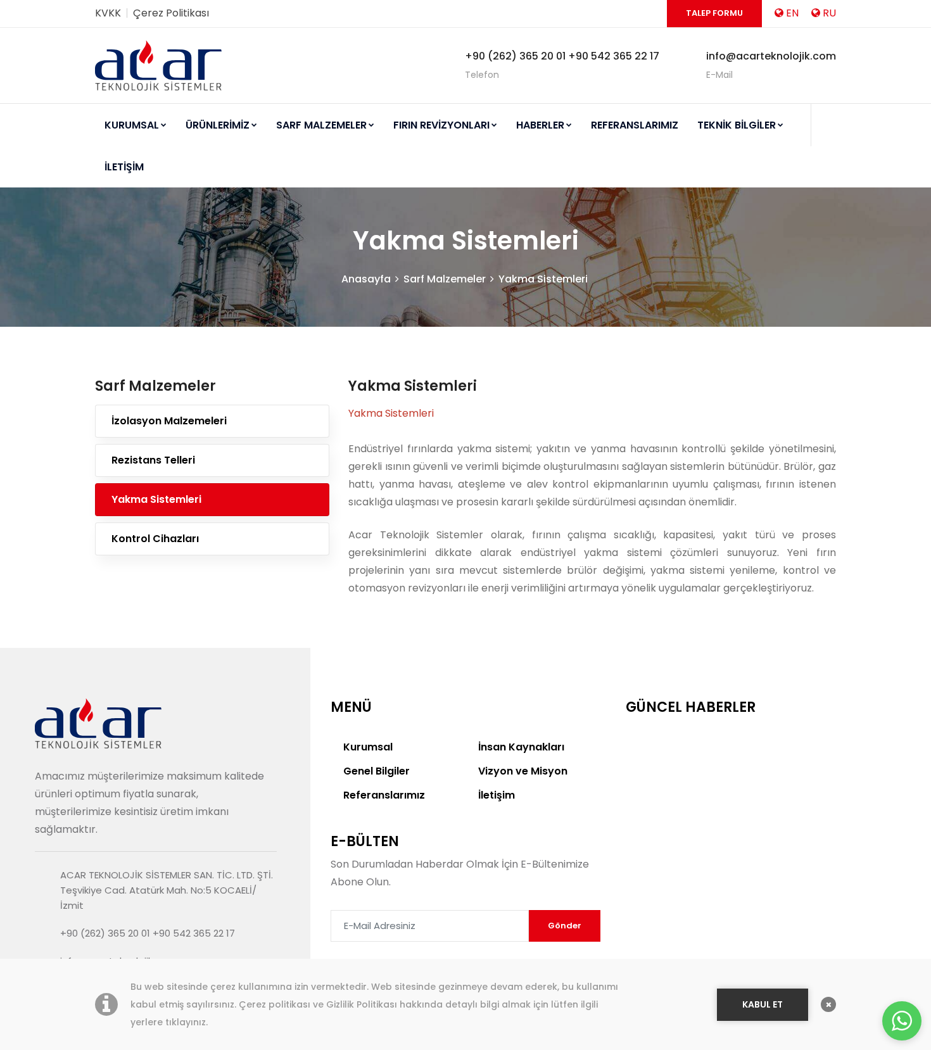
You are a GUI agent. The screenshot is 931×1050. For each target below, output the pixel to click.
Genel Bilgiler (376, 771)
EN (792, 13)
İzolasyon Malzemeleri (169, 421)
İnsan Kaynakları (521, 747)
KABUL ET (762, 1004)
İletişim (496, 795)
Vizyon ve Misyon (522, 771)
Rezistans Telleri (153, 460)
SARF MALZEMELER (321, 125)
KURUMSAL (131, 125)
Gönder (564, 926)
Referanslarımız (384, 795)
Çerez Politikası (171, 13)
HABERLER (540, 125)
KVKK (108, 13)
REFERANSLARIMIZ (634, 125)
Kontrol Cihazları (155, 538)
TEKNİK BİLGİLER (736, 125)
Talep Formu (714, 13)
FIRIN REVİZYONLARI (441, 125)
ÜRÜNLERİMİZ (218, 125)
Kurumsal (368, 747)
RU (829, 13)
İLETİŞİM (124, 167)
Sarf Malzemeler (444, 279)
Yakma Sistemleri (543, 279)
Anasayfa (366, 279)
